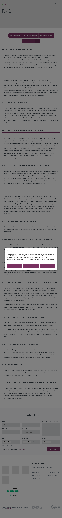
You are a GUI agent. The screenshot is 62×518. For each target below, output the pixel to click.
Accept (46, 266)
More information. (11, 261)
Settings (30, 266)
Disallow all (13, 266)
